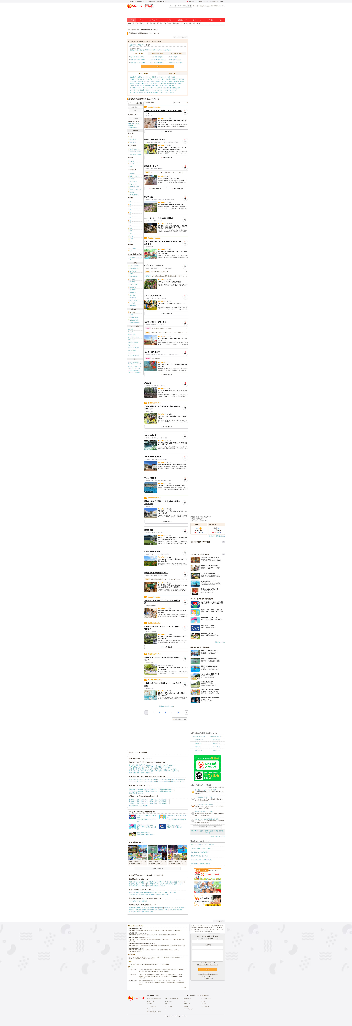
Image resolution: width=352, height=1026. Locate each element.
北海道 (136, 23)
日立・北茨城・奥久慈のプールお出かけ (166, 771)
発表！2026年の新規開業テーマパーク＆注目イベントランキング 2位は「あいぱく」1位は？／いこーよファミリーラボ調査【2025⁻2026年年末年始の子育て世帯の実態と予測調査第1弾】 (161, 982)
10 (178, 712)
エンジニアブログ (188, 1009)
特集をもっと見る (220, 642)
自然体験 (130, 329)
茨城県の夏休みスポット (136, 789)
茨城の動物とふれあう (152, 935)
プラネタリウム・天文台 (137, 90)
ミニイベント (131, 353)
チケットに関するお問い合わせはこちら (208, 974)
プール (142, 85)
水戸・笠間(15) (173, 57)
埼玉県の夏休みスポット (136, 791)
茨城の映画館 (154, 945)
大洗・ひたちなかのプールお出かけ (166, 769)
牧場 (168, 77)
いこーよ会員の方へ (208, 978)
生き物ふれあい (132, 334)
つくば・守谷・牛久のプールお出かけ (164, 765)
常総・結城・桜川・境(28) (176, 62)
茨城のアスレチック (167, 939)
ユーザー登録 (132, 964)
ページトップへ (219, 921)
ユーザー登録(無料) (213, 1)
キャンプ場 (148, 79)
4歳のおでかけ (199, 743)
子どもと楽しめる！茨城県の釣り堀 (201, 860)
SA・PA (174, 90)
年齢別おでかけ (182, 20)
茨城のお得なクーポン (134, 939)
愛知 (161, 23)
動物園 (154, 77)
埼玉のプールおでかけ (135, 781)
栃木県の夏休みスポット (151, 789)
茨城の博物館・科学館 (163, 945)
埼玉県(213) (154, 50)
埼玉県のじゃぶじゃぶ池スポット (159, 802)
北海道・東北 (131, 23)
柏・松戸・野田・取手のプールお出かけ (140, 765)
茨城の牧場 (164, 930)
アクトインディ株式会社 (202, 995)
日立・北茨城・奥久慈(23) (156, 62)
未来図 (203, 1001)
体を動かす (152, 894)
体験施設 (176, 81)
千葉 (151, 23)
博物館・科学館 (155, 81)
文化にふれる (172, 892)
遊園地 (140, 77)
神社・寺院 (145, 83)
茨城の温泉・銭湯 (133, 950)
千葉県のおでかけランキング (173, 884)
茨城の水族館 (181, 945)
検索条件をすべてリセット (180, 37)
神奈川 (147, 23)
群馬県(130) (161, 50)
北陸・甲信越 (167, 23)
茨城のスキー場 (142, 950)
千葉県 (216, 831)
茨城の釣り (158, 930)
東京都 (221, 831)
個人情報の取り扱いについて (207, 962)
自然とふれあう (133, 894)
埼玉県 (211, 831)
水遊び (159, 894)
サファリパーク (161, 77)
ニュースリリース (151, 1006)
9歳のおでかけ (216, 750)
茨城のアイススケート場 (153, 950)
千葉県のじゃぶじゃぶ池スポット (138, 803)
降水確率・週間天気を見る (217, 536)
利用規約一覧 (150, 1001)
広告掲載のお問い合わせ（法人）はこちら (207, 965)
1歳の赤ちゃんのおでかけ (216, 736)
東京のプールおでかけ (163, 781)
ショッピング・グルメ (133, 337)
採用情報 (186, 1006)
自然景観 (168, 79)
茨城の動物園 (139, 930)
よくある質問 (168, 1001)
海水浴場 (148, 85)
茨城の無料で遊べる (146, 939)
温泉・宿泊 (165, 894)
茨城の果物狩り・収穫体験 (135, 951)
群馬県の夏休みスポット (167, 789)
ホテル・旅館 (163, 85)
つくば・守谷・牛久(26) (156, 57)
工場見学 (169, 81)
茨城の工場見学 (132, 935)
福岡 (200, 23)
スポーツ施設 (162, 83)
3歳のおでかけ (216, 739)
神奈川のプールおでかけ (178, 781)
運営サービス (187, 1003)
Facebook (149, 1009)
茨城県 (196, 831)
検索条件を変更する (180, 719)
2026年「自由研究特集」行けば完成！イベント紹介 (135, 371)
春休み (194, 6)
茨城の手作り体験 (141, 935)
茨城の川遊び (132, 941)
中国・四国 (188, 23)
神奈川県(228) (140, 50)
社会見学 (163, 81)
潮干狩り (146, 81)
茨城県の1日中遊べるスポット (199, 856)
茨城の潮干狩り (164, 950)
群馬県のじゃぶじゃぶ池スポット (138, 802)
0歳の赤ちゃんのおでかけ (199, 736)
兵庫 (182, 23)
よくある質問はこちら (207, 976)
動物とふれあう (209, 6)
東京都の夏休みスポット (167, 791)
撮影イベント (131, 339)
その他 (172, 92)
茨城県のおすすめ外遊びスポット (200, 863)
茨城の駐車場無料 (156, 939)
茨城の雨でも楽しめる (134, 945)
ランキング (169, 20)
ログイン (222, 1)
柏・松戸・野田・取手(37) (137, 57)
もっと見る (183, 987)
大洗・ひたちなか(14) (175, 59)
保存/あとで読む (203, 1)
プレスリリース (205, 1006)
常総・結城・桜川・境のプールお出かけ (140, 773)
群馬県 (206, 831)
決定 (157, 66)
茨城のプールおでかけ (149, 779)
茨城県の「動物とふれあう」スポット (202, 848)
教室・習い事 (167, 88)
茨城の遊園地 (132, 930)
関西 (174, 23)
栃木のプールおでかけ (163, 779)
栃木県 (201, 831)
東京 (144, 23)
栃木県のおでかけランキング (175, 882)
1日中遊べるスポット (219, 6)
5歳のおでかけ (216, 743)
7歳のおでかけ (216, 746)
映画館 (179, 83)
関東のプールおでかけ (135, 779)
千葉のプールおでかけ (149, 781)
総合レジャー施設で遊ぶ (136, 892)
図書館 (137, 85)
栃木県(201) (168, 50)
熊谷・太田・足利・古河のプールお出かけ (141, 771)
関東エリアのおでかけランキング (138, 882)
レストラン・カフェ (147, 88)
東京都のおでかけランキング (137, 886)
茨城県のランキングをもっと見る (207, 826)
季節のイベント (132, 345)
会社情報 (203, 1003)
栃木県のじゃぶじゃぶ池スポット (159, 800)
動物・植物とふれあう (150, 892)
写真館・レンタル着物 (145, 92)
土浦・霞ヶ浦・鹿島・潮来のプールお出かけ (142, 769)
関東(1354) (141, 45)
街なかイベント (132, 350)
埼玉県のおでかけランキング (155, 884)
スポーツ (130, 331)
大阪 (176, 23)
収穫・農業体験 (143, 894)
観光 (179, 88)
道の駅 (174, 88)
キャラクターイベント (133, 355)
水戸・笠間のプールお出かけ (137, 767)
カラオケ (148, 90)
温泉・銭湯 (155, 85)
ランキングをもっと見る (218, 836)
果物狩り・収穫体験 (178, 79)
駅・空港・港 (134, 92)
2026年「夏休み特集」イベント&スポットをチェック (135, 362)
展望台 (182, 81)
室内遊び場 (133, 77)
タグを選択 (135, 118)
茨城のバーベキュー (149, 930)
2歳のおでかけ (199, 739)
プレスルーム (168, 1003)
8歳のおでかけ (199, 750)
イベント (140, 20)
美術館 (132, 83)
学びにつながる (162, 892)
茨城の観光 (178, 930)
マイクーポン (192, 1)
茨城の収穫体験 (163, 935)
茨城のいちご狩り (173, 950)
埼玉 (154, 23)
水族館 (173, 77)
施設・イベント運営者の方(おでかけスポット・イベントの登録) (153, 964)
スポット (131, 20)
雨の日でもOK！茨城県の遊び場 (200, 852)
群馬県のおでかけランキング (137, 884)
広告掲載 (149, 1003)
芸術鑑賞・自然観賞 (133, 342)
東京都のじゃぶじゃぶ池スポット (159, 803)
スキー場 (171, 85)
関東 (141, 23)
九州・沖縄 (195, 23)
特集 (220, 20)
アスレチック (153, 83)
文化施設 (137, 83)
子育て (211, 20)
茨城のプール (171, 930)
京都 (179, 23)
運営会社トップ (187, 998)
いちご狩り (133, 81)
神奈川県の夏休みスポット (137, 793)
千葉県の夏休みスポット (151, 791)
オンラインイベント (155, 20)
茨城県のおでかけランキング (158, 882)
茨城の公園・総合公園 (178, 939)
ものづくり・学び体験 (133, 347)
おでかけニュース (198, 20)
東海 (158, 23)
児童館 (132, 85)
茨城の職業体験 (172, 935)
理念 (185, 1001)
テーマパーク (147, 77)
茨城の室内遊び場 (145, 945)
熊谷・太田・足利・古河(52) (138, 62)
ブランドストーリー (206, 998)
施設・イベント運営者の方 (154, 998)
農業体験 (140, 81)
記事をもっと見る (158, 868)
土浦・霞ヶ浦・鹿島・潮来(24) (158, 59)
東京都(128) (133, 50)
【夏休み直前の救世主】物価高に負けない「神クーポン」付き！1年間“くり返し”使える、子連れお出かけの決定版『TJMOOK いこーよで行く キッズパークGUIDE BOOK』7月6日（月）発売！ (162, 976)
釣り (163, 79)
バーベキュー (157, 79)
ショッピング (158, 88)
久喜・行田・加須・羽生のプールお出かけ (159, 767)
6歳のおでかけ (199, 746)
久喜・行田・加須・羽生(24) (138, 59)
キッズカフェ (167, 90)
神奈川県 (207, 833)
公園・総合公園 (171, 83)
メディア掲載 (168, 1006)
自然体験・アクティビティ (161, 92)
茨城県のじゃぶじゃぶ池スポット (138, 800)
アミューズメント (157, 90)
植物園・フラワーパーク (137, 79)
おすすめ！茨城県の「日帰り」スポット (202, 844)
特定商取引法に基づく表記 (154, 1011)
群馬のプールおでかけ (177, 779)
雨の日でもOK (200, 6)
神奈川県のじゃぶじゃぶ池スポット (139, 805)
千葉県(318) (148, 50)
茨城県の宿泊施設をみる (166, 706)
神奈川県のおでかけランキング (156, 886)
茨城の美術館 (173, 945)
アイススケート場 (135, 88)
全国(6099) (133, 45)
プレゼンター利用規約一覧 (171, 998)
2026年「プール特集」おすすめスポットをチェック (135, 367)
